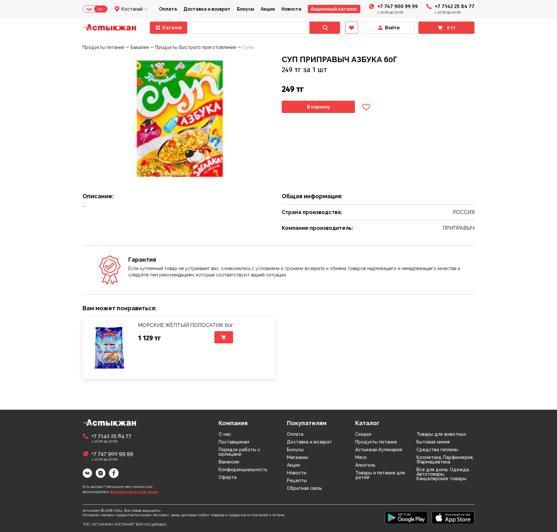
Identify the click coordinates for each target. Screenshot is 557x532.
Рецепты (297, 480)
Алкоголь (365, 465)
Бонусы (245, 9)
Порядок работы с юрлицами (239, 451)
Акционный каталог (334, 9)
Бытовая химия (433, 442)
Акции (268, 9)
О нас (225, 434)
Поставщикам (234, 442)
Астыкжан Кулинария (378, 449)
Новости (291, 9)
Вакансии (229, 462)
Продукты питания (376, 442)
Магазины (297, 457)
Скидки (363, 434)
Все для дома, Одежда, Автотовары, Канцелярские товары (443, 474)
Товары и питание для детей (380, 475)
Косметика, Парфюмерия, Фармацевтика (445, 459)
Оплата (168, 9)
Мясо (361, 457)
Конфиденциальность (243, 469)
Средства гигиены (437, 449)
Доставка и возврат (206, 9)
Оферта (228, 477)
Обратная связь (304, 488)
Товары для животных (441, 434)
